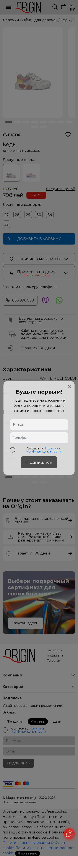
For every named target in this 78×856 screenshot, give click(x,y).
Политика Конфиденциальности (43, 449)
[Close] (69, 386)
